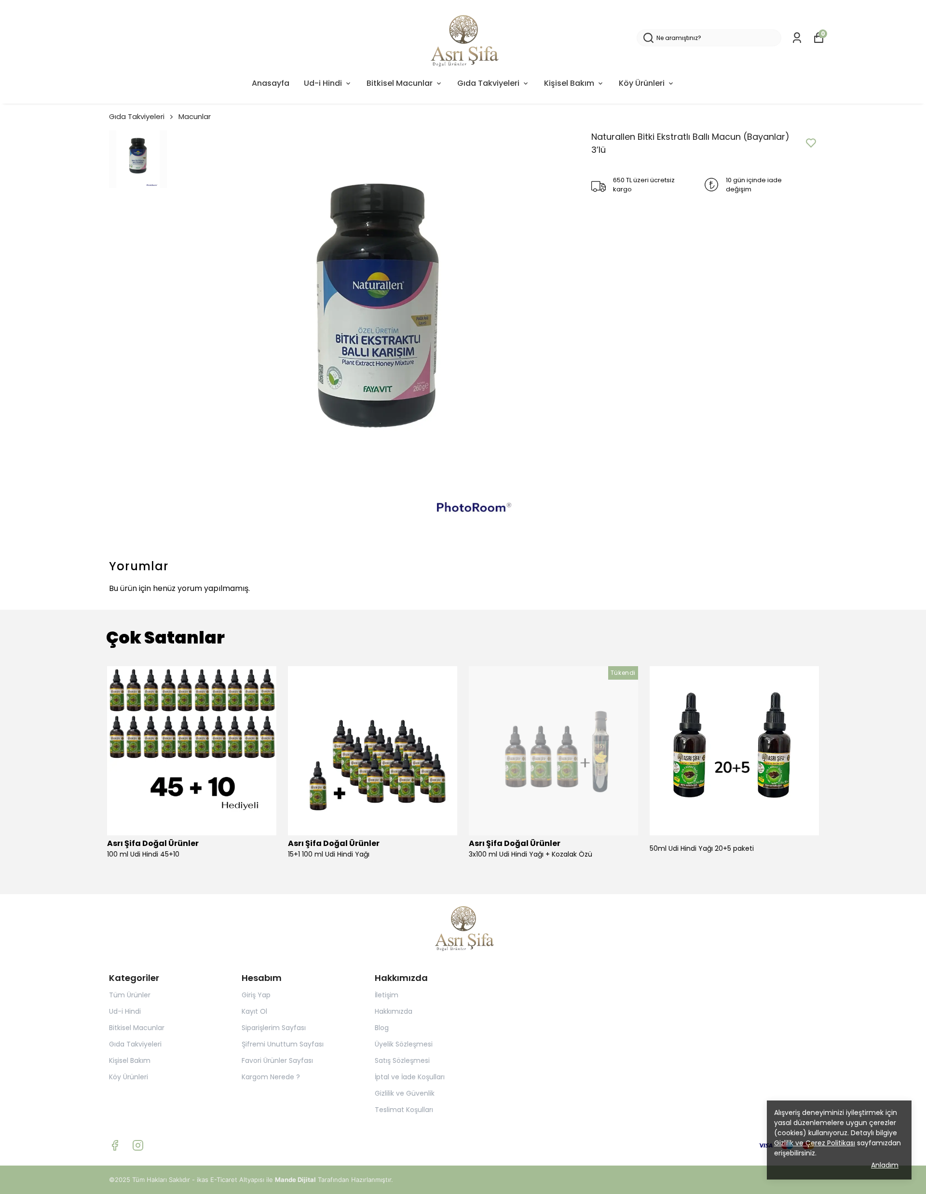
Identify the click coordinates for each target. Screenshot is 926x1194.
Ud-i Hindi (323, 83)
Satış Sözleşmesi (402, 1060)
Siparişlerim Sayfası (274, 1028)
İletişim (386, 995)
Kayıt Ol (254, 1011)
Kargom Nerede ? (271, 1077)
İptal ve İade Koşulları (410, 1077)
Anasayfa (270, 83)
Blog (382, 1028)
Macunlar (194, 116)
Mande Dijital (295, 1179)
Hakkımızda (393, 1011)
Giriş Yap (256, 995)
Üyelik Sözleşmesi (404, 1044)
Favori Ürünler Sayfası (277, 1060)
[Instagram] (138, 1145)
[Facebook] (115, 1145)
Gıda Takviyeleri (488, 83)
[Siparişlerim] (797, 38)
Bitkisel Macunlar (400, 83)
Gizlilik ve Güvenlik (405, 1093)
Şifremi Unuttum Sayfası (283, 1044)
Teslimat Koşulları (404, 1109)
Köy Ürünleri (642, 83)
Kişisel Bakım (569, 83)
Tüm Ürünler (129, 995)
